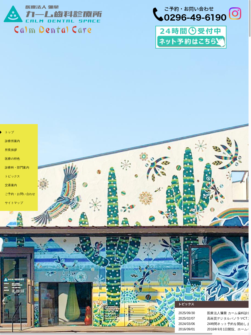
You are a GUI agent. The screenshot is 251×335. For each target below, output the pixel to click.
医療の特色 (12, 158)
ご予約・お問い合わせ (20, 194)
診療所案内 (12, 141)
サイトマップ (14, 203)
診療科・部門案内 (17, 167)
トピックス (12, 176)
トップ (9, 132)
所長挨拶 (11, 150)
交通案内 (11, 185)
